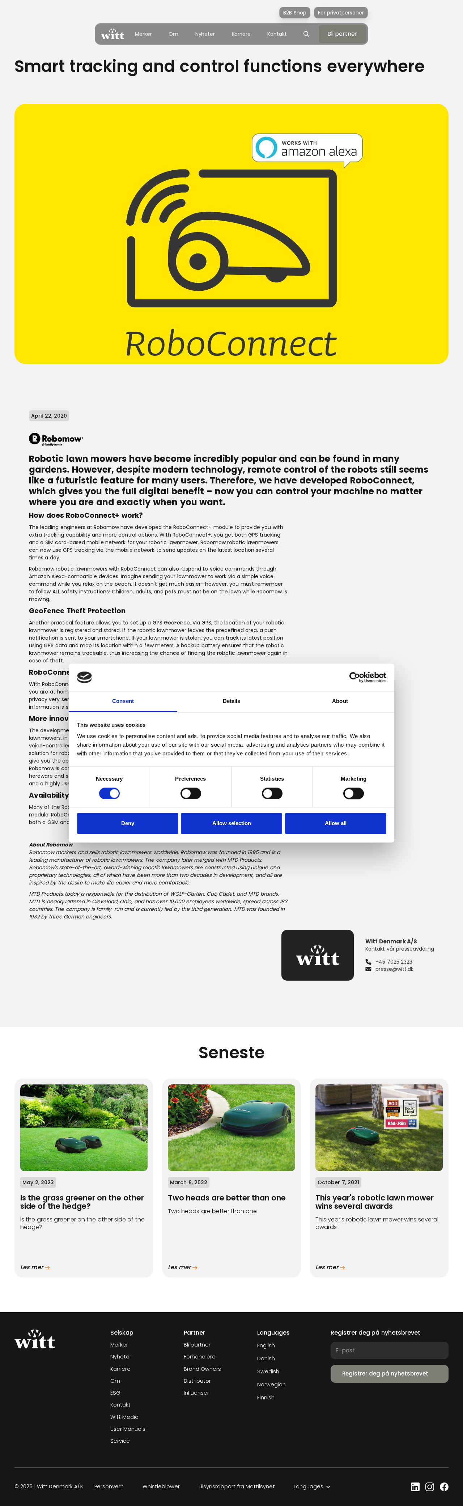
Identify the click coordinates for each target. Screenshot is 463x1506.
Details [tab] (232, 701)
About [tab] (340, 701)
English (266, 1345)
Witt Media (124, 1417)
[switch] (190, 793)
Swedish (268, 1371)
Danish (266, 1358)
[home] (112, 33)
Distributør (197, 1381)
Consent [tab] (123, 701)
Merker (143, 34)
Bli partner (197, 1345)
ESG (115, 1393)
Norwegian (271, 1384)
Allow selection (231, 823)
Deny (127, 823)
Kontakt (276, 34)
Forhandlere (200, 1357)
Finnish (266, 1397)
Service (120, 1441)
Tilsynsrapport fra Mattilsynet (237, 1487)
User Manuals (127, 1429)
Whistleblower (161, 1487)
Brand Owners (202, 1369)
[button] (312, 1486)
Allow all (336, 823)
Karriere (241, 34)
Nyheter (205, 34)
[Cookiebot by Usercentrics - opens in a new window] (354, 677)
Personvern (109, 1487)
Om (173, 34)
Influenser (196, 1393)
